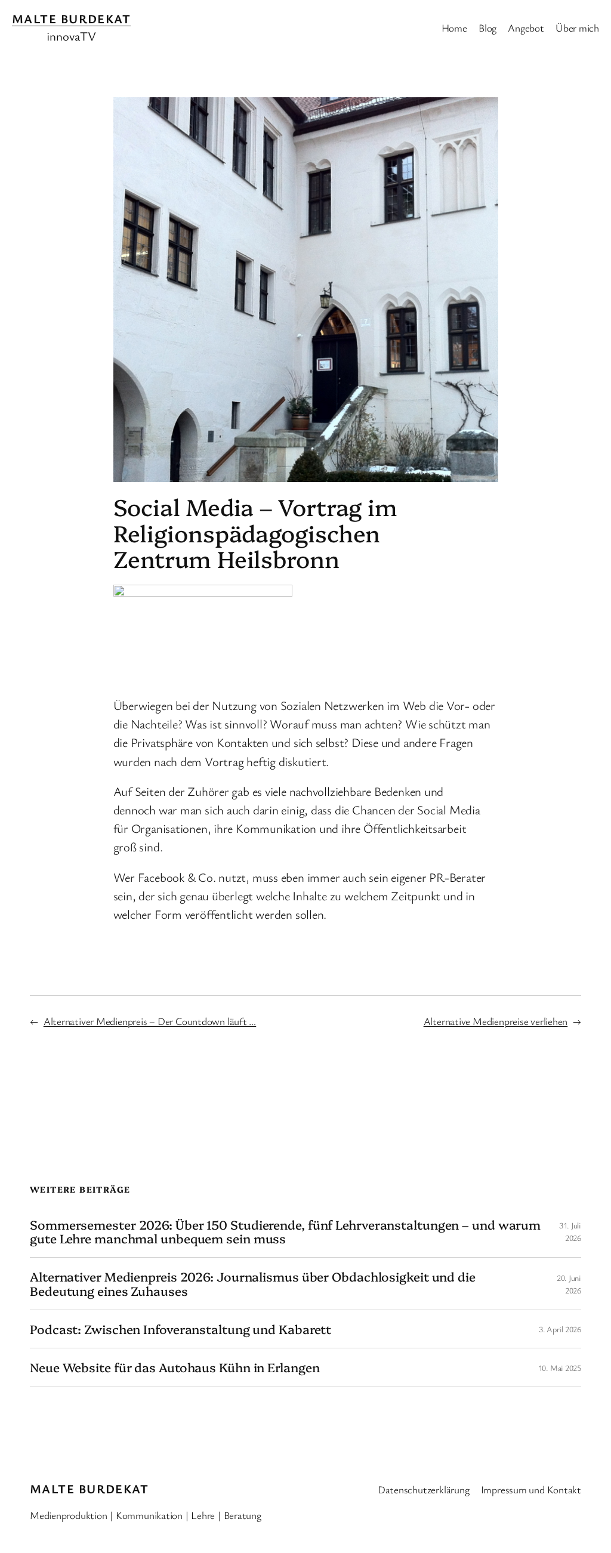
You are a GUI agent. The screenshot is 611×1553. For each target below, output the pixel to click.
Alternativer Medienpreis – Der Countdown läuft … (150, 1021)
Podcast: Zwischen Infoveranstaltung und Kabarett (180, 1329)
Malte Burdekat (71, 18)
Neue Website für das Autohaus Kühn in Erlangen (174, 1367)
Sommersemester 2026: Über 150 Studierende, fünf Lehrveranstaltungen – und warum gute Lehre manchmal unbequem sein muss (285, 1232)
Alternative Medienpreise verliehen (496, 1021)
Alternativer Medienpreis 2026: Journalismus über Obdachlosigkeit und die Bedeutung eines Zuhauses (253, 1284)
